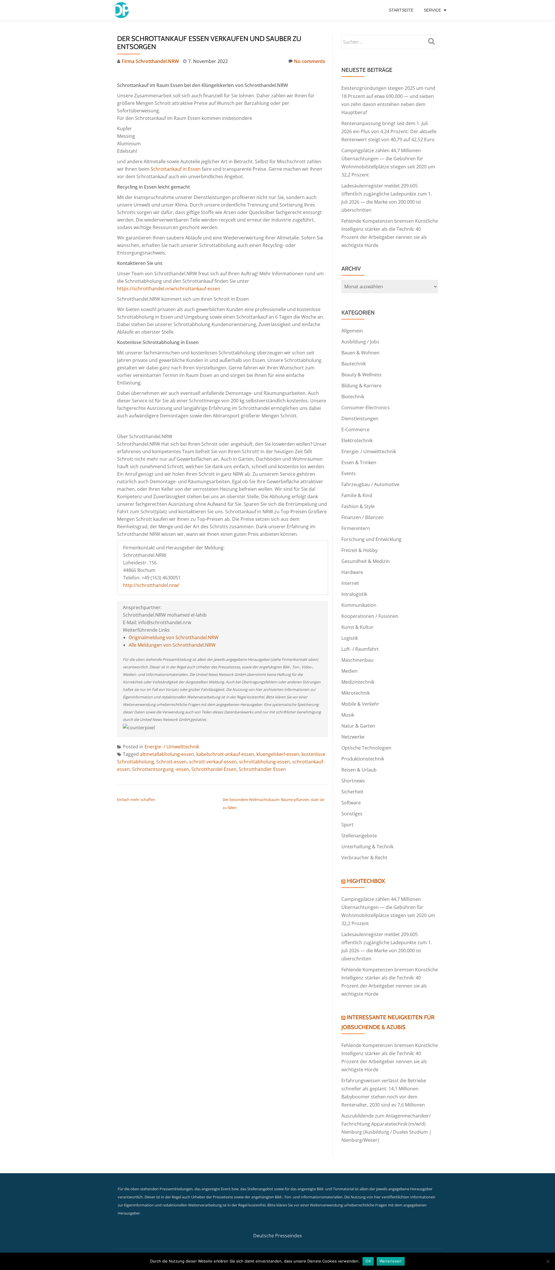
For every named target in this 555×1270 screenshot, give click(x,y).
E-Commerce (355, 429)
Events (348, 473)
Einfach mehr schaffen (136, 799)
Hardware (352, 572)
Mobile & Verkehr (360, 704)
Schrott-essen (171, 761)
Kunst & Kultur (357, 627)
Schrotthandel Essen (213, 769)
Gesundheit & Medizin (365, 561)
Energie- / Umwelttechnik (172, 746)
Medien (349, 671)
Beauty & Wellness (361, 374)
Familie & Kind (356, 495)
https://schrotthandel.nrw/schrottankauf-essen (168, 288)
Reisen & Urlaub (359, 770)
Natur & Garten (358, 726)
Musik (347, 715)
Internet (350, 583)
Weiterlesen (391, 1261)
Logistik (349, 638)
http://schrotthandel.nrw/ (151, 585)
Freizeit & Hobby (359, 550)
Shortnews (353, 781)
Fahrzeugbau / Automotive (370, 484)
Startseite (401, 10)
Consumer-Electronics (365, 407)
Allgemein (352, 331)
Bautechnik (353, 363)
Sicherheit (352, 792)
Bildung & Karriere (361, 385)
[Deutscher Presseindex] (122, 10)
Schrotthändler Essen (262, 769)
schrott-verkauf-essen (213, 761)
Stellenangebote (359, 835)
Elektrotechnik (357, 440)
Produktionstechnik (362, 759)
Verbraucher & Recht (364, 857)
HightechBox (366, 880)
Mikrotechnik (355, 693)
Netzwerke (353, 737)
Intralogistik (354, 594)
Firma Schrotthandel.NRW (150, 61)
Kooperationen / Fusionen (369, 616)
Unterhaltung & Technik (367, 846)
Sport (347, 824)
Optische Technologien (366, 748)
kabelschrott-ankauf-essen (225, 754)
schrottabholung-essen (264, 761)
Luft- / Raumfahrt (360, 649)
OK (368, 1261)
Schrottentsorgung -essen (160, 769)
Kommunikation (358, 605)
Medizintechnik (357, 682)
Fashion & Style (358, 506)
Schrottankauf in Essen (176, 169)
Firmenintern (355, 528)
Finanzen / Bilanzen (362, 517)
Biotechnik (352, 396)
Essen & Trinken (358, 462)
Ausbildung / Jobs (360, 342)
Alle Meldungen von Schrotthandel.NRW (172, 645)
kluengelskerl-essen (277, 754)
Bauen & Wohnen (360, 352)
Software (351, 802)
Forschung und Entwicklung (371, 539)
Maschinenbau (357, 660)
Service (432, 10)
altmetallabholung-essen (167, 754)
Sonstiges (351, 813)
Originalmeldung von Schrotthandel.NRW (174, 637)
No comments (309, 61)
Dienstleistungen (359, 418)
